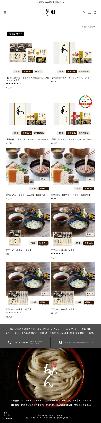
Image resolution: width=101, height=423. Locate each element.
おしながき (26, 400)
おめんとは (38, 400)
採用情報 (39, 404)
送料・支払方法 (69, 400)
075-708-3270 (66, 332)
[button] (5, 12)
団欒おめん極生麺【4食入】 (64, 250)
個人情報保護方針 (64, 404)
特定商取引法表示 (82, 404)
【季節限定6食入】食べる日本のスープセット (72, 139)
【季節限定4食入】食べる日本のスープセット (72, 78)
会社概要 (15, 404)
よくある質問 (84, 400)
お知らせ (50, 404)
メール (48, 332)
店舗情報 (86, 328)
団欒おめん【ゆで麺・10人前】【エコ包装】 (26, 195)
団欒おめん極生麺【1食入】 (19, 250)
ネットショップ (53, 400)
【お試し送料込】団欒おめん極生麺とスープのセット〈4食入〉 (27, 79)
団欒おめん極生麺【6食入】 (19, 309)
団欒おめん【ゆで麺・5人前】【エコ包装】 (71, 195)
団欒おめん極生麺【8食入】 (64, 309)
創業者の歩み (27, 404)
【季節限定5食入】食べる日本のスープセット (27, 139)
